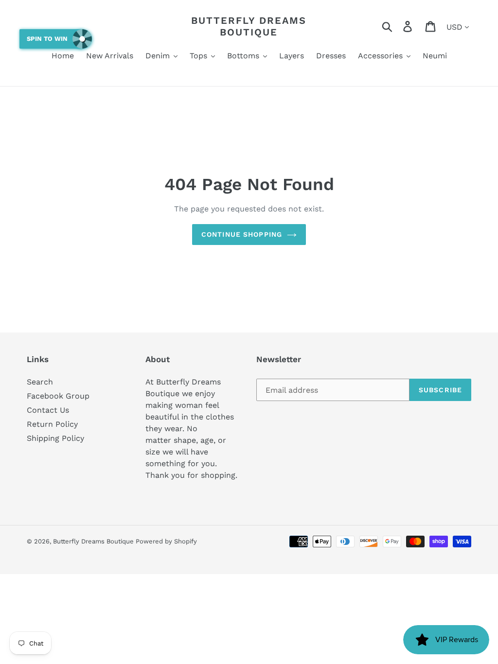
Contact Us (48, 410)
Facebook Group (58, 396)
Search (40, 381)
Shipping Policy (55, 438)
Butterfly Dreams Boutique (248, 26)
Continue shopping (241, 234)
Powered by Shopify (166, 541)
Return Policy (52, 424)
